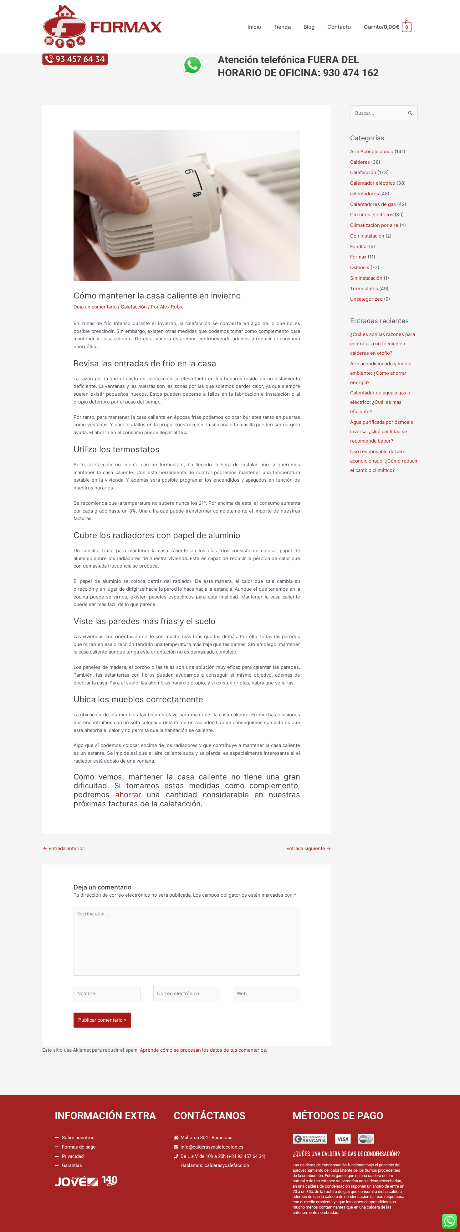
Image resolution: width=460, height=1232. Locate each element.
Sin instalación (366, 278)
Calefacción (134, 307)
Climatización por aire (374, 225)
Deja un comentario (95, 307)
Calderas (360, 162)
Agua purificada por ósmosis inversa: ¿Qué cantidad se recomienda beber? (381, 431)
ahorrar (128, 794)
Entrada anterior (63, 848)
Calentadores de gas (373, 204)
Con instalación (367, 236)
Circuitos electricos (371, 215)
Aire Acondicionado (371, 151)
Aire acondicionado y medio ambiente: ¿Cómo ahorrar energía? (380, 373)
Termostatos (364, 289)
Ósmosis (359, 267)
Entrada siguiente (308, 848)
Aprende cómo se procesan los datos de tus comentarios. (203, 1050)
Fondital (359, 246)
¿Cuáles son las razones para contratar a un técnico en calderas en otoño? (382, 343)
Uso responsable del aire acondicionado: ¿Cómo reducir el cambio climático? (384, 460)
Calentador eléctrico (372, 183)
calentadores (364, 194)
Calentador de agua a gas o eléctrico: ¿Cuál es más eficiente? (380, 402)
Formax (358, 257)
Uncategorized (366, 299)
